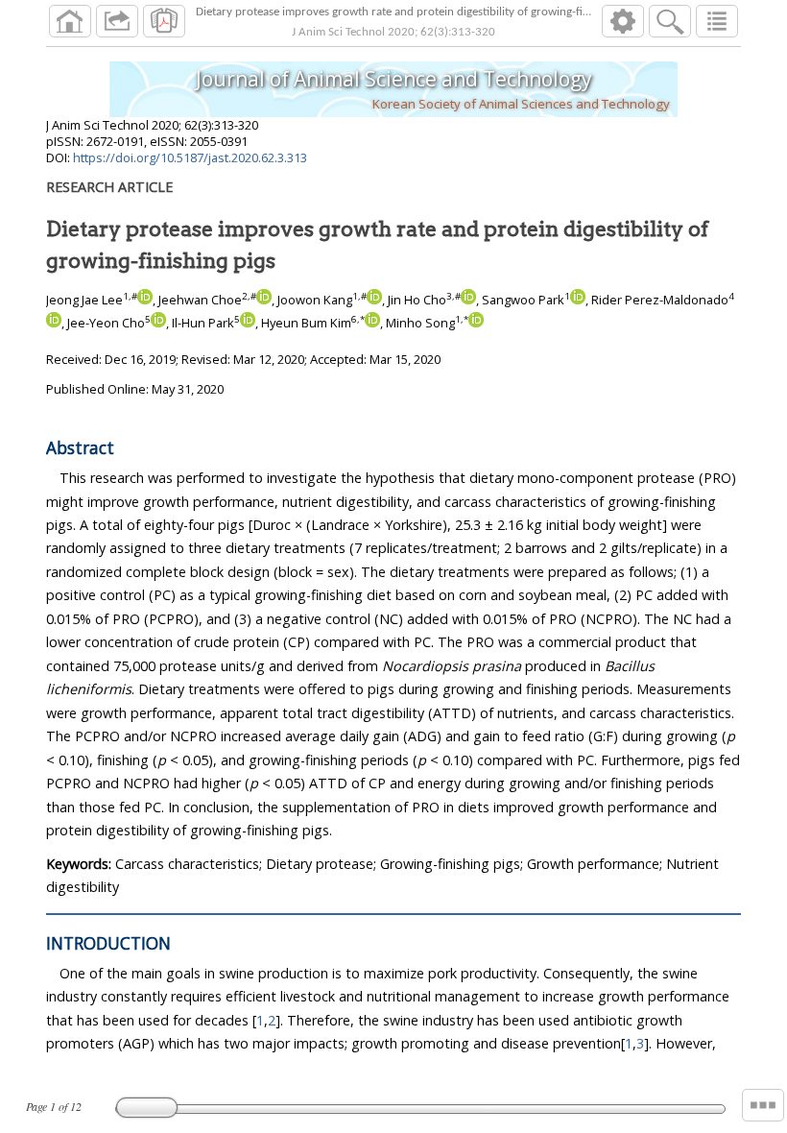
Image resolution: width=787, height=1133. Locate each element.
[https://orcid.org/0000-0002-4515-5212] (476, 322)
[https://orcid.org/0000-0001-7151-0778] (468, 299)
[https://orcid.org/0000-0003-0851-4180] (247, 322)
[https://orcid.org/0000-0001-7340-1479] (374, 299)
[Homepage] (70, 21)
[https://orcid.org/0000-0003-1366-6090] (372, 322)
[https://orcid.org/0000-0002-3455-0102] (145, 299)
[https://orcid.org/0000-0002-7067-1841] (158, 322)
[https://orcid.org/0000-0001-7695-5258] (53, 322)
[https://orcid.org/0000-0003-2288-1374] (577, 299)
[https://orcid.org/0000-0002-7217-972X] (264, 299)
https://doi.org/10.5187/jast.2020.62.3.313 (190, 157)
